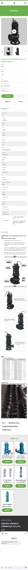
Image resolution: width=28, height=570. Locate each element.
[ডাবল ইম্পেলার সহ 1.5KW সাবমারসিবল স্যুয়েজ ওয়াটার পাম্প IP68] (21, 448)
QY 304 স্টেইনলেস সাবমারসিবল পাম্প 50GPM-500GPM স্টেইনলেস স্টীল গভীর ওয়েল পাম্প (7, 481)
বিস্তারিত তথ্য (7, 101)
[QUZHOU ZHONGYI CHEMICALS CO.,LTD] (14, 3)
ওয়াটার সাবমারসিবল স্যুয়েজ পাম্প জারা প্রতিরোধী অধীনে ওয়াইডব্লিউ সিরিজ (20, 481)
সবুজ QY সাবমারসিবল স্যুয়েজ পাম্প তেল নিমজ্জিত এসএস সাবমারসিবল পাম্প (7, 505)
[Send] (26, 567)
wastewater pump (14, 423)
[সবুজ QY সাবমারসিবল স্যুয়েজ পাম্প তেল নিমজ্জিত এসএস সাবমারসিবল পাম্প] (7, 497)
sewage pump (6, 429)
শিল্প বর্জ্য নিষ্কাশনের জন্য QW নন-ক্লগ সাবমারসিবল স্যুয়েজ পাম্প (7, 457)
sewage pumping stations (10, 426)
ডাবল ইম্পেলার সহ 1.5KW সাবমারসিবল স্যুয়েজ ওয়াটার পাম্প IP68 (20, 457)
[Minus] (26, 533)
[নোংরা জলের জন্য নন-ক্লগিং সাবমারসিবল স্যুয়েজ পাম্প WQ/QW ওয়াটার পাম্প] (14, 31)
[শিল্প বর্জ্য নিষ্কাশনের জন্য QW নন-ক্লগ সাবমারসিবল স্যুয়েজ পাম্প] (7, 448)
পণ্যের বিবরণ (20, 101)
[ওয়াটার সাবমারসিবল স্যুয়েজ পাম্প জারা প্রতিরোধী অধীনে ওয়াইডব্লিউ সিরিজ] (21, 472)
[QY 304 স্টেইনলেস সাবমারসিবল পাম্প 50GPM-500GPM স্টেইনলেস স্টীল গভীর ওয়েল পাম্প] (7, 472)
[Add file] (2, 567)
